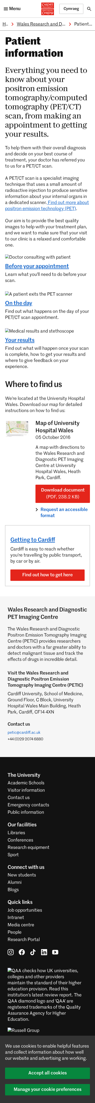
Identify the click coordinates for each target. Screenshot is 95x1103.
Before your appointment (37, 266)
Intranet (16, 917)
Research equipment (28, 847)
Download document (63, 493)
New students (22, 875)
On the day (18, 303)
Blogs (13, 890)
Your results (19, 340)
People (15, 932)
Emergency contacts (28, 805)
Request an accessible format (64, 512)
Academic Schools (26, 783)
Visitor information (26, 790)
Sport (13, 855)
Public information (26, 812)
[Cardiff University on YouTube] (55, 952)
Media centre (21, 925)
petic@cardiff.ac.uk (24, 732)
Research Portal (24, 939)
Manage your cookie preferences (48, 1089)
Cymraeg (71, 9)
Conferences (20, 840)
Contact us (19, 797)
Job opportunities (25, 910)
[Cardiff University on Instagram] (11, 952)
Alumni (15, 882)
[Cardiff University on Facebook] (22, 952)
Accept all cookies (47, 1073)
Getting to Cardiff (32, 540)
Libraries (16, 833)
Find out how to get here (47, 575)
